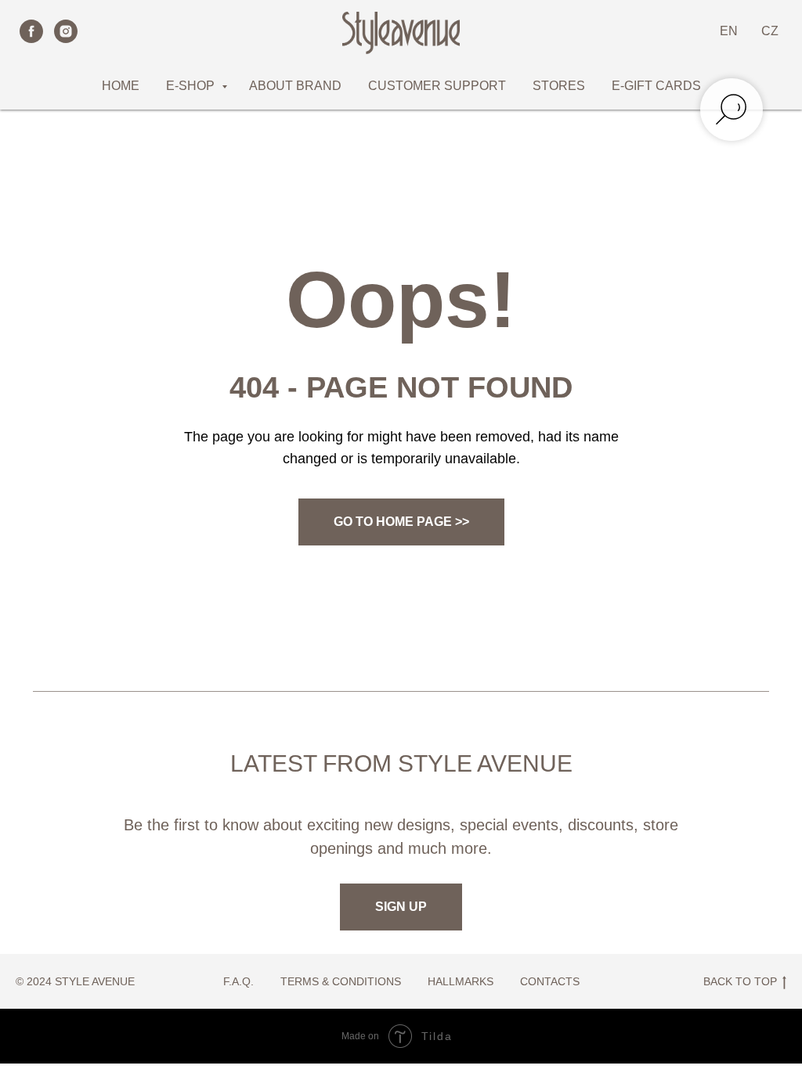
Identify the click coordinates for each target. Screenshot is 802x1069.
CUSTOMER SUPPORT (437, 85)
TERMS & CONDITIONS (340, 981)
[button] (401, 907)
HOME (120, 85)
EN (729, 31)
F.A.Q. (238, 981)
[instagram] (66, 31)
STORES (559, 85)
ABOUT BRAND (295, 85)
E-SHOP (192, 85)
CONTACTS (550, 981)
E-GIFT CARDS (656, 85)
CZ (770, 31)
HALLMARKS (460, 981)
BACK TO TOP (740, 981)
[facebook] (31, 31)
